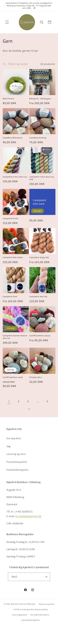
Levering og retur (16, 453)
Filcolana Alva (35, 377)
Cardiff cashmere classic (39, 335)
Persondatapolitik (16, 461)
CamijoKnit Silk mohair (13, 257)
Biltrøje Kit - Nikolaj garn (40, 98)
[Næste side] (29, 409)
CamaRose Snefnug (37, 137)
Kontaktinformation (40, 614)
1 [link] (9, 401)
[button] (7, 22)
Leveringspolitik (19, 614)
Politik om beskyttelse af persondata (31, 609)
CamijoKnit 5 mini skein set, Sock (41, 178)
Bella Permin (8, 98)
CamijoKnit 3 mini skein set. (15, 177)
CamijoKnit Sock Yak (38, 296)
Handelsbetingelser (17, 469)
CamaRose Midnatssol (12, 137)
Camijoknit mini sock (39, 201)
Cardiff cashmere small (13, 377)
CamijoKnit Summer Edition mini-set (15, 336)
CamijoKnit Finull (10, 218)
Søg (8, 446)
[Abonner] (46, 577)
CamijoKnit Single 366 (39, 257)
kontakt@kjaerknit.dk (28, 516)
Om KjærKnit (13, 438)
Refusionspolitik (46, 604)
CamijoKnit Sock (10, 296)
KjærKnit (15, 604)
